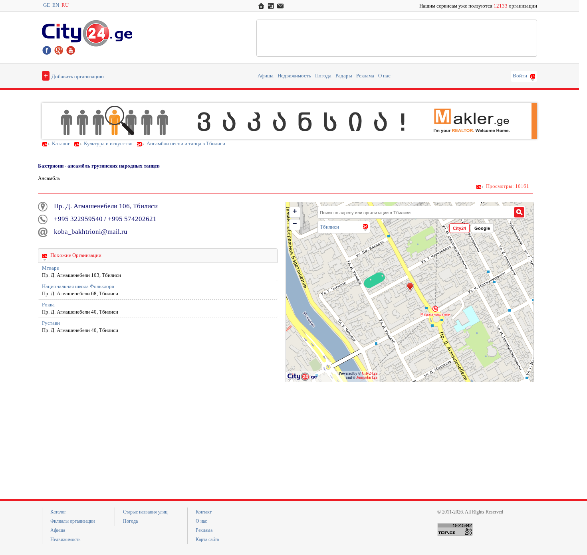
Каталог (61, 143)
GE (46, 5)
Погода (323, 76)
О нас (384, 76)
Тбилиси (329, 227)
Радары (343, 76)
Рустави (51, 323)
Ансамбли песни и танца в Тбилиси (186, 143)
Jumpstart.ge (366, 377)
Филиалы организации (72, 521)
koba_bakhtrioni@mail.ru (90, 231)
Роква (48, 305)
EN (55, 5)
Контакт (204, 512)
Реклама (365, 76)
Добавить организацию (74, 75)
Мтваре (50, 268)
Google (482, 228)
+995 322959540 (78, 219)
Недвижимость (294, 76)
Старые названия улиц (145, 512)
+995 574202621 (132, 219)
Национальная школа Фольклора (78, 286)
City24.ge (369, 373)
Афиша (266, 76)
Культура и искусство (108, 143)
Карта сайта (207, 539)
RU (65, 5)
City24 (459, 228)
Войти (520, 76)
